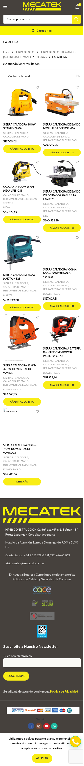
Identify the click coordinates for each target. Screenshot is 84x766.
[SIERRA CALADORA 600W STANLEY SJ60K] (22, 102)
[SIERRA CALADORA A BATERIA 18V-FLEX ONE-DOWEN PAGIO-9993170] (62, 329)
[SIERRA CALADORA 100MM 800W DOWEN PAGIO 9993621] (62, 250)
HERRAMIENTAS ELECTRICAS (59, 140)
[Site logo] (42, 6)
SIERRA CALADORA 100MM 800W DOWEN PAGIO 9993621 (59, 273)
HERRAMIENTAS (25, 52)
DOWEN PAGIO (51, 293)
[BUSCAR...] (76, 19)
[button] (22, 149)
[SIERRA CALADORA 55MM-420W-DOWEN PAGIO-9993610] (22, 338)
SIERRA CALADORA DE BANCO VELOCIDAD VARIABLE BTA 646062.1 (62, 195)
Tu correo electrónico (17, 656)
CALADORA (21, 132)
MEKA (6, 207)
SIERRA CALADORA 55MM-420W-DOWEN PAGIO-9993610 (19, 369)
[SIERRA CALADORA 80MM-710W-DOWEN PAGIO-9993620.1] (22, 425)
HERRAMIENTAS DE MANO (57, 52)
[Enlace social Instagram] (39, 726)
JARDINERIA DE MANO (17, 57)
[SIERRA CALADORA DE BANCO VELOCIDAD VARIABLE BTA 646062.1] (62, 173)
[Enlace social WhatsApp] (54, 726)
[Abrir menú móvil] (5, 6)
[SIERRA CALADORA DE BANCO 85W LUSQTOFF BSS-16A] (62, 102)
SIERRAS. (41, 57)
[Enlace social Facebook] (31, 726)
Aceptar (42, 758)
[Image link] (42, 615)
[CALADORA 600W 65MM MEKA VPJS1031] (22, 171)
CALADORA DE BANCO (56, 136)
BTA (45, 215)
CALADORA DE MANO (15, 136)
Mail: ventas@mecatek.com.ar (25, 563)
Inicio (6, 52)
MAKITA (7, 295)
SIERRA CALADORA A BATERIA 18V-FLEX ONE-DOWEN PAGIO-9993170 (62, 352)
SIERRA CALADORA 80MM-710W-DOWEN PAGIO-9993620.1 (20, 448)
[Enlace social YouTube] (46, 726)
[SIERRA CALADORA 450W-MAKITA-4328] (22, 252)
